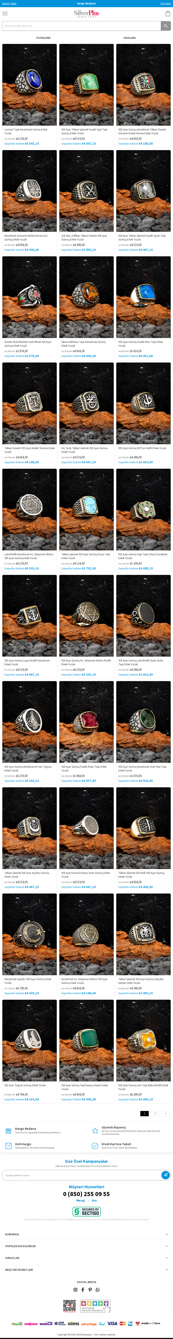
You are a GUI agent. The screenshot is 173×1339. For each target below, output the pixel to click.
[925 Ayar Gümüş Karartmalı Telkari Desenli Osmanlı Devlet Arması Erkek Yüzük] (143, 85)
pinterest (90, 1289)
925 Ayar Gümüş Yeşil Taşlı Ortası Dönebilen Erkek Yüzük (143, 556)
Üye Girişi (166, 3)
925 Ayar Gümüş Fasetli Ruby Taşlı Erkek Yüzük (84, 769)
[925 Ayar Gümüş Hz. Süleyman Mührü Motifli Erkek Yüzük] (86, 616)
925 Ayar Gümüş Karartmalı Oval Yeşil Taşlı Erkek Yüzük (142, 769)
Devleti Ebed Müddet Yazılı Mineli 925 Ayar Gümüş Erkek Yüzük (27, 344)
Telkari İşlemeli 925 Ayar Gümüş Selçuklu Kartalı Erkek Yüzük (141, 981)
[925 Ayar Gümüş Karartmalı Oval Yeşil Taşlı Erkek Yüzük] (143, 722)
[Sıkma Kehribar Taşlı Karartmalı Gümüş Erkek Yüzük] (86, 297)
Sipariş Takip (9, 3)
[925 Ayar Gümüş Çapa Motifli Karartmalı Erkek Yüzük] (29, 616)
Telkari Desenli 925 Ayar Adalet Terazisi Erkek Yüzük (29, 450)
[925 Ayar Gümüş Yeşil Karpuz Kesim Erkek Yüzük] (86, 1040)
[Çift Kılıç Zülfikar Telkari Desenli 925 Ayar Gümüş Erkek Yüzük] (86, 191)
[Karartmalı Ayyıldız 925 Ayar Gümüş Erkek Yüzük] (29, 934)
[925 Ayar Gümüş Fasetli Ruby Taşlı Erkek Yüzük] (86, 722)
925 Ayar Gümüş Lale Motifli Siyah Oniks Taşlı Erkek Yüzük (140, 662)
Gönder (165, 1175)
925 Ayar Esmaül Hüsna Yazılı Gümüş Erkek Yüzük (85, 875)
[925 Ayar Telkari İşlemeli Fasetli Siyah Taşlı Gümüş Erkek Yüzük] (143, 191)
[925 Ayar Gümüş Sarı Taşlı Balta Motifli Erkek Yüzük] (143, 1040)
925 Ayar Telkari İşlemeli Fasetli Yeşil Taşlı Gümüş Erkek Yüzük (84, 131)
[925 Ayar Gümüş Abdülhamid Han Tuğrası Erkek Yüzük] (29, 722)
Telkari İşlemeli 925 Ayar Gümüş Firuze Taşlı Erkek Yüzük (85, 556)
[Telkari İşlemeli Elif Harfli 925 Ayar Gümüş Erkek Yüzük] (143, 828)
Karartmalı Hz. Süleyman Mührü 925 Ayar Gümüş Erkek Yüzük (84, 981)
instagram (75, 1289)
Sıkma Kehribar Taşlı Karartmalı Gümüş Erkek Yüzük (83, 344)
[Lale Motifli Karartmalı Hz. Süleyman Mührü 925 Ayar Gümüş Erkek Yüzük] (29, 509)
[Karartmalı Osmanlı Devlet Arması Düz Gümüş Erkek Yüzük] (29, 191)
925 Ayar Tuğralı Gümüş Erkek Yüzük (25, 1085)
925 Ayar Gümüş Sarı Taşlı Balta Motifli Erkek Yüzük (143, 1087)
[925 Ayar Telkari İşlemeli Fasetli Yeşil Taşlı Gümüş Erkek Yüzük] (86, 85)
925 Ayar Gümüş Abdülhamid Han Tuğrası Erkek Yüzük (27, 769)
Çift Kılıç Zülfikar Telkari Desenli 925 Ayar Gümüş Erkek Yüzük (84, 238)
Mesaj (80, 1200)
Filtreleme (43, 38)
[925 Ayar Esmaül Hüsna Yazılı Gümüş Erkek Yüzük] (86, 828)
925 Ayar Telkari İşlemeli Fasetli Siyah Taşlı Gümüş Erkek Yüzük (142, 238)
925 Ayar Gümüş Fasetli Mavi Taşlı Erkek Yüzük (140, 344)
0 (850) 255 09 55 (86, 1194)
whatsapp (97, 1289)
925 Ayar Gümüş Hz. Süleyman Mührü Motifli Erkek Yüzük (86, 662)
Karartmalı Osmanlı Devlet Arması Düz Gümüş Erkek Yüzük (26, 238)
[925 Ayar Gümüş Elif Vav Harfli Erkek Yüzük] (143, 403)
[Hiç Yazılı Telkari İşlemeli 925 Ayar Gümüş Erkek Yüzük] (86, 403)
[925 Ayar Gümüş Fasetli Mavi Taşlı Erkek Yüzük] (143, 297)
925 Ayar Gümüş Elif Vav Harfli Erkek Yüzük (142, 448)
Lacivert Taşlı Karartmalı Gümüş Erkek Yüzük (25, 131)
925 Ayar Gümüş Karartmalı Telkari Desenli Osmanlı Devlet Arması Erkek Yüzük (142, 131)
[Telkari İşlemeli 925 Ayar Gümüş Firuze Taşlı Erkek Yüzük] (86, 509)
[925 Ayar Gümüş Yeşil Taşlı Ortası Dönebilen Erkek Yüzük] (143, 509)
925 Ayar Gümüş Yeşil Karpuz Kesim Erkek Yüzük (84, 1087)
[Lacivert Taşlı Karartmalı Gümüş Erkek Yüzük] (29, 85)
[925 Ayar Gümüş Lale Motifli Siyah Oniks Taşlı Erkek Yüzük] (143, 616)
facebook (82, 1289)
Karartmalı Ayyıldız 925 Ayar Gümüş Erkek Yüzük (27, 981)
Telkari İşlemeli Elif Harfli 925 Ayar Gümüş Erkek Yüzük (141, 875)
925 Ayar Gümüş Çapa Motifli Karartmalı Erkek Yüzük (27, 662)
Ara (94, 1200)
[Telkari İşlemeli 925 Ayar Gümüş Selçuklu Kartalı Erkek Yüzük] (143, 934)
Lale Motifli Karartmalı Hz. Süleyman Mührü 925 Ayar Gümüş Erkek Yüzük (28, 556)
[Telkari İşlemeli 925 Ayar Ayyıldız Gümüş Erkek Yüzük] (29, 828)
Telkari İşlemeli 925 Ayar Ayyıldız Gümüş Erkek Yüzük (26, 875)
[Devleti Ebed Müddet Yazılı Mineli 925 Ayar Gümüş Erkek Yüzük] (29, 297)
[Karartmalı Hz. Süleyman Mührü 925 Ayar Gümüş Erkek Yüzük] (86, 934)
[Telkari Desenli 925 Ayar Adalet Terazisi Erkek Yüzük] (29, 403)
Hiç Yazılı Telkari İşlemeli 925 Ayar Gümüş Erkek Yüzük (84, 450)
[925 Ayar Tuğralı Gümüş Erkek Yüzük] (29, 1040)
